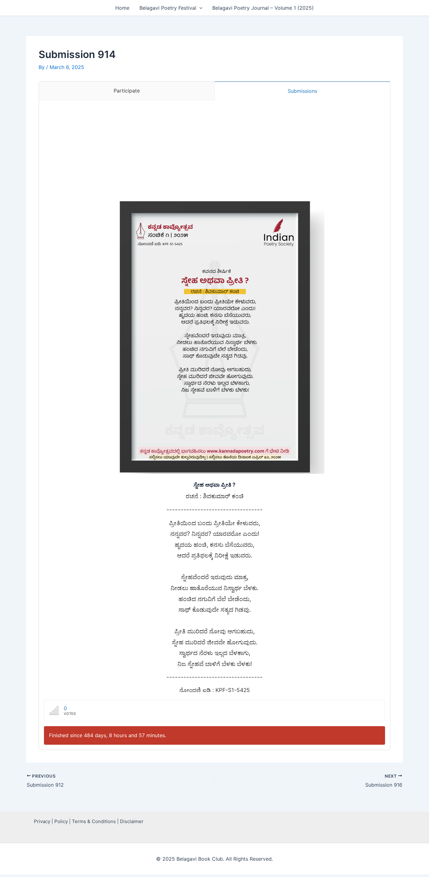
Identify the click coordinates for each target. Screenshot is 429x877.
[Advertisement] (214, 147)
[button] (199, 8)
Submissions (302, 91)
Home (122, 8)
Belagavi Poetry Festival (167, 8)
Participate (127, 90)
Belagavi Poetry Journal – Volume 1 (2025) (263, 8)
